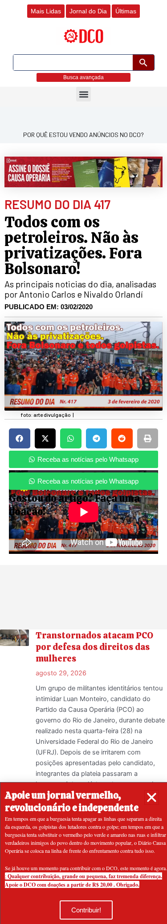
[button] (151, 797)
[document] (83, 462)
